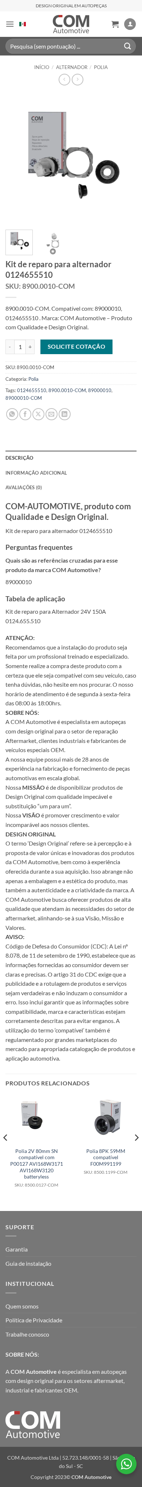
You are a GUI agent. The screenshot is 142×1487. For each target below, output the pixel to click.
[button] (9, 24)
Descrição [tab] (19, 458)
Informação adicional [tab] (36, 473)
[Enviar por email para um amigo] (52, 414)
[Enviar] (128, 46)
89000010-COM (23, 398)
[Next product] (64, 79)
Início (41, 67)
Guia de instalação (28, 1263)
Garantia (16, 1249)
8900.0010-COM (67, 390)
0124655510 (31, 390)
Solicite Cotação (76, 346)
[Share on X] (38, 414)
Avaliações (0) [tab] (23, 487)
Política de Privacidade (33, 1320)
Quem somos (22, 1306)
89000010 (99, 390)
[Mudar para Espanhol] (22, 24)
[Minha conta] (130, 24)
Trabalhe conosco (27, 1334)
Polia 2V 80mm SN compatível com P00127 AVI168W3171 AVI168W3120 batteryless (36, 1167)
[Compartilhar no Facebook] (25, 414)
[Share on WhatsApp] (12, 414)
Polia (101, 67)
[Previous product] (77, 79)
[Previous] (17, 158)
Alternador (71, 67)
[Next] (124, 158)
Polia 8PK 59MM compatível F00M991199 (105, 1161)
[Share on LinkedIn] (65, 414)
